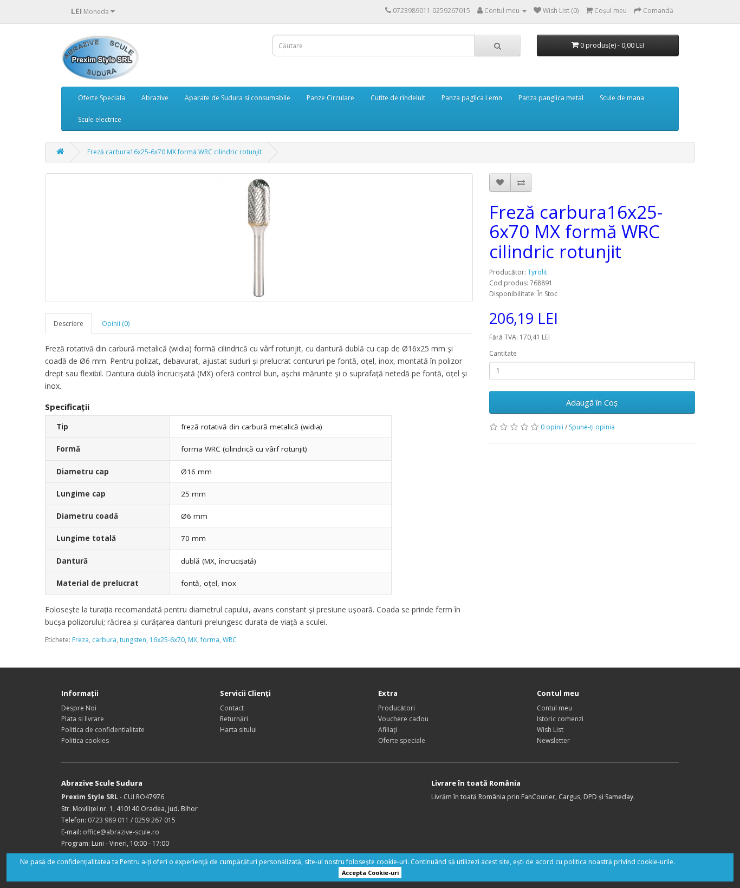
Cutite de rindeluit (398, 97)
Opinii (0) (115, 323)
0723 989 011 (108, 820)
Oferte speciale (401, 740)
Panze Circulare (330, 97)
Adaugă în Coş (592, 402)
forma (209, 639)
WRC (230, 639)
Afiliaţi (387, 729)
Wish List (550, 729)
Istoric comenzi (560, 718)
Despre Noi (78, 708)
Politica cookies (85, 740)
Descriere (68, 323)
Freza (80, 639)
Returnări (234, 718)
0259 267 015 (155, 820)
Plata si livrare (82, 718)
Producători (396, 708)
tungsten (133, 639)
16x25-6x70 (167, 639)
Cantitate (503, 353)
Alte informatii (698, 861)
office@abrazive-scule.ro (121, 832)
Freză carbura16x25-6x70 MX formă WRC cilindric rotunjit (174, 151)
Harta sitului (238, 729)
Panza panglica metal (550, 97)
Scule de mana (622, 97)
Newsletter (553, 740)
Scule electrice (99, 119)
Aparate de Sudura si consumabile (237, 97)
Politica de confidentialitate (103, 729)
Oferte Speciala (101, 97)
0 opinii (552, 427)
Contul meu (554, 708)
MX (192, 639)
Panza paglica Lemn (472, 97)
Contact (232, 708)
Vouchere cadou (403, 718)
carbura (104, 639)
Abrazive (154, 97)
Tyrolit (537, 272)
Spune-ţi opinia (592, 427)
